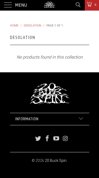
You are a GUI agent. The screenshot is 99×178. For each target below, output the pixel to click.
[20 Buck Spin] (49, 5)
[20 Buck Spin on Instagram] (66, 139)
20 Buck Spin (56, 160)
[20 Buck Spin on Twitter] (38, 139)
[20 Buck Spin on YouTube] (56, 139)
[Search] (78, 5)
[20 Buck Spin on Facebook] (47, 139)
